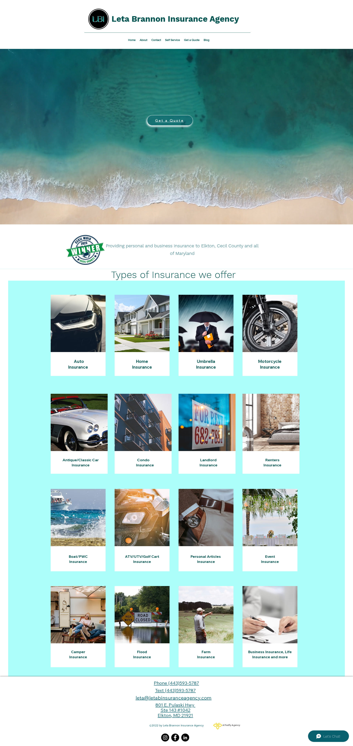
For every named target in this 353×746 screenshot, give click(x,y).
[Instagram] (165, 737)
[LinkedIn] (185, 737)
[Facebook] (175, 737)
